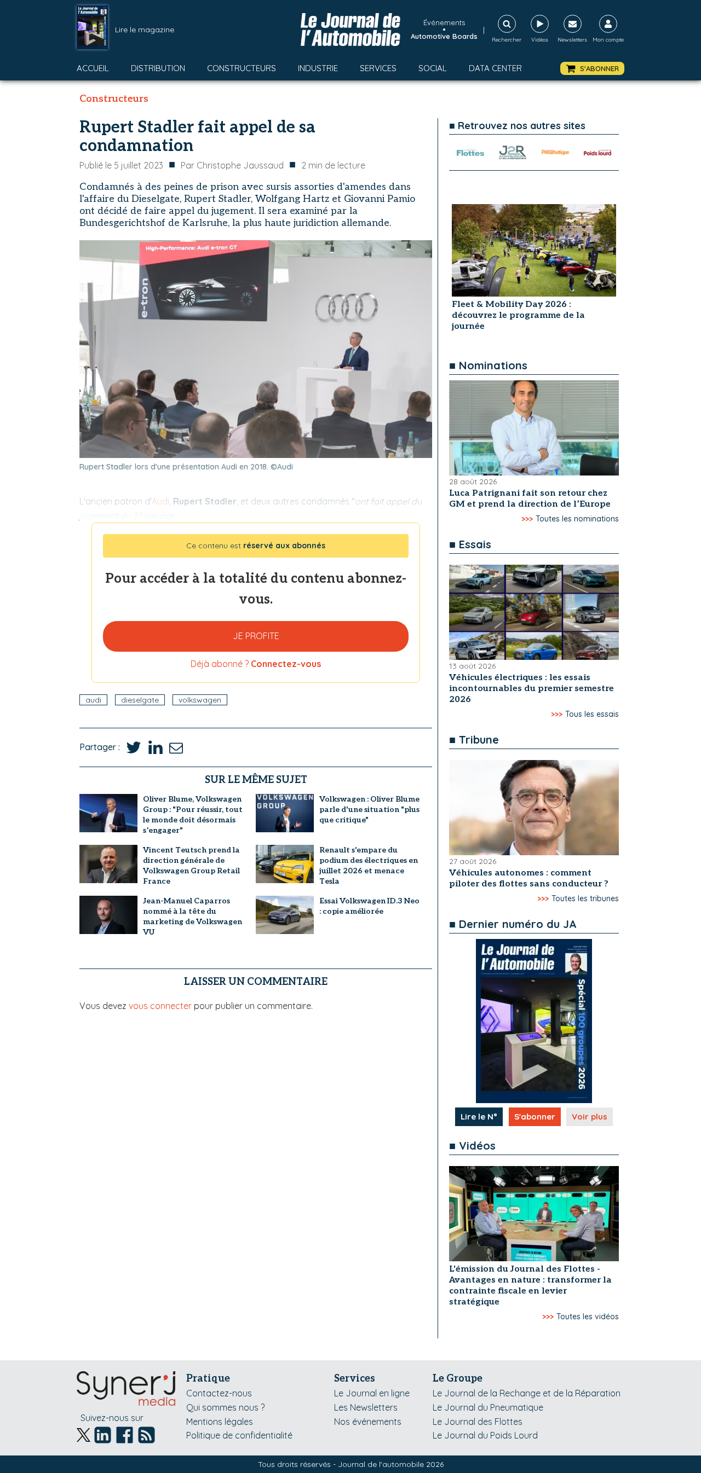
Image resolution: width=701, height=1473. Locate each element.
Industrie (318, 68)
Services (378, 68)
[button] (592, 69)
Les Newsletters (366, 1407)
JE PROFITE (256, 635)
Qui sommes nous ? (225, 1407)
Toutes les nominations (577, 519)
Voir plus (589, 1116)
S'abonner (534, 1116)
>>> (527, 519)
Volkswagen (200, 700)
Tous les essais (592, 714)
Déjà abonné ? (256, 663)
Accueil (93, 68)
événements (444, 22)
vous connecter (160, 1005)
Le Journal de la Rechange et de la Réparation (526, 1393)
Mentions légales (219, 1421)
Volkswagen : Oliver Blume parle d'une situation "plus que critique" (369, 810)
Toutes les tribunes (585, 898)
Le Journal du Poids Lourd (485, 1435)
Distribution (158, 68)
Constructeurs (241, 68)
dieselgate (140, 700)
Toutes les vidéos (587, 1316)
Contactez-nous (219, 1393)
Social (432, 68)
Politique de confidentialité (239, 1435)
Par (232, 165)
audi (93, 700)
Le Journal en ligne (372, 1393)
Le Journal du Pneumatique (488, 1407)
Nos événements (367, 1421)
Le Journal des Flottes (477, 1421)
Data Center (495, 68)
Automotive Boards (444, 36)
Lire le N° (479, 1116)
